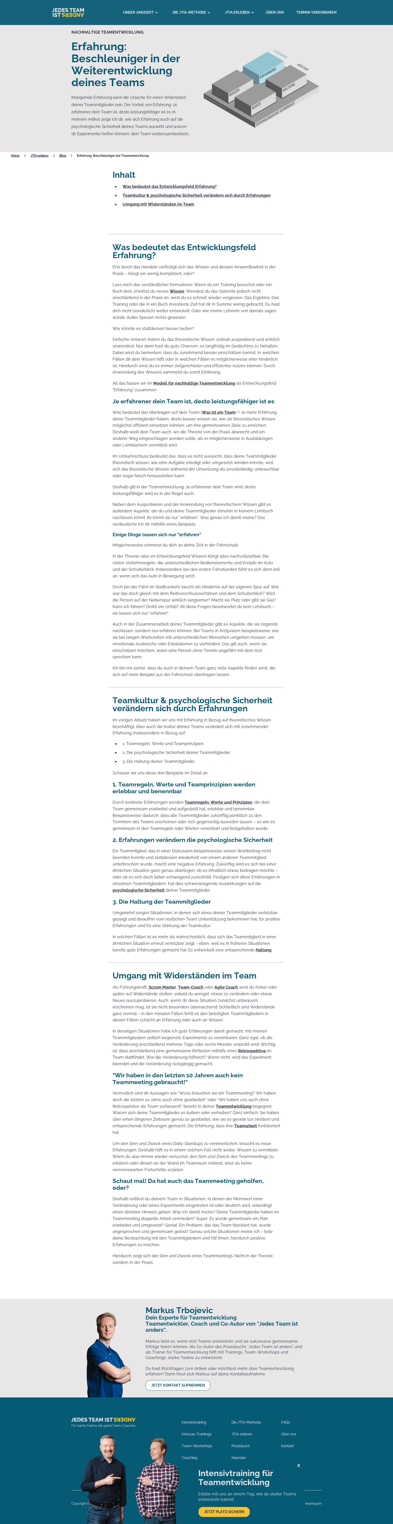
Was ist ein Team (218, 412)
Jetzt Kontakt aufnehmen (178, 1385)
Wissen (177, 291)
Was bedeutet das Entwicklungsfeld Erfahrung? (170, 186)
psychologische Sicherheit (139, 890)
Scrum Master (162, 987)
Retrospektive (252, 1050)
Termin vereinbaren (316, 12)
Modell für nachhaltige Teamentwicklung (194, 383)
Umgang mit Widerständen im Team (158, 204)
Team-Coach (190, 987)
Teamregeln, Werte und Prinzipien (218, 802)
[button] (139, 12)
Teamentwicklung (234, 1106)
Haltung (263, 950)
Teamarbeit (245, 1125)
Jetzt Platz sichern (224, 1512)
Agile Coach (226, 987)
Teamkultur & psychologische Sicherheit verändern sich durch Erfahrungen (197, 195)
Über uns (275, 12)
